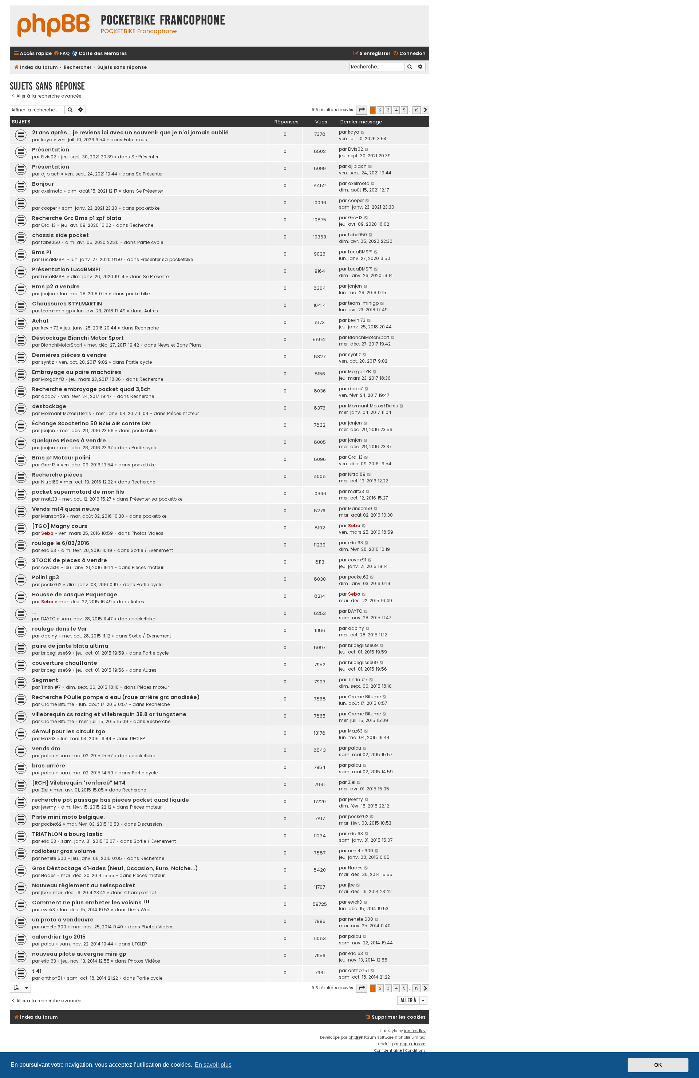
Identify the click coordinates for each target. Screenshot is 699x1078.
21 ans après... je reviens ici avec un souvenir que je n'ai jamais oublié (130, 132)
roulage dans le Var (59, 628)
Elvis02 (48, 157)
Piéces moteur (183, 413)
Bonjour (43, 183)
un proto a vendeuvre (63, 919)
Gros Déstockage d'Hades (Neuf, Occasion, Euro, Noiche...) (115, 868)
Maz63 (48, 738)
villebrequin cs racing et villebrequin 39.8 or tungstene (109, 714)
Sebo (47, 533)
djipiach (50, 174)
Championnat (140, 892)
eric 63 (48, 550)
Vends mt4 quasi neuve (66, 509)
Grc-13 (48, 225)
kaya (46, 140)
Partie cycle (150, 242)
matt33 (49, 499)
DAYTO (48, 619)
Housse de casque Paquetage (74, 594)
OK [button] (658, 1065)
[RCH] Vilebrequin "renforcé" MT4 (79, 782)
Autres (151, 311)
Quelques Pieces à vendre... (71, 440)
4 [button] (396, 110)
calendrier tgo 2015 (59, 936)
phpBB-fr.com (413, 1044)
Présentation (50, 149)
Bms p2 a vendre (56, 286)
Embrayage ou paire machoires (76, 372)
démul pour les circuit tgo (68, 731)
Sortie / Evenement (152, 550)
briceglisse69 (56, 653)
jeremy (48, 807)
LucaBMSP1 (53, 259)
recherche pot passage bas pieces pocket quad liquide (110, 799)
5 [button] (404, 110)
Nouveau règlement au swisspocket (83, 885)
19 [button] (417, 110)
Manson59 (53, 516)
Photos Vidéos (147, 533)
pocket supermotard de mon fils (78, 491)
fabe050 (50, 242)
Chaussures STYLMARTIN (67, 303)
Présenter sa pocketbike (167, 259)
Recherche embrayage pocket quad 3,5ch (91, 389)
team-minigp (56, 311)
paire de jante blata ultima (70, 645)
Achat (40, 320)
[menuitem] (62, 54)
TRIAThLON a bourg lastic (67, 834)
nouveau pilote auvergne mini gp (79, 953)
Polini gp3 (45, 577)
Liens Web (139, 910)
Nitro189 (50, 482)
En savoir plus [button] (213, 1065)
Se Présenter (144, 157)
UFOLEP (137, 738)
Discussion (150, 824)
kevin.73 (50, 328)
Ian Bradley (415, 1031)
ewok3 (48, 910)
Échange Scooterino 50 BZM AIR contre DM (91, 423)
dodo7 (48, 396)
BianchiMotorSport (61, 345)
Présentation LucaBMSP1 (66, 269)
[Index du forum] (53, 26)
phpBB (354, 1037)
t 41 (37, 971)
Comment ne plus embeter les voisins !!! (91, 902)
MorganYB (52, 379)
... (34, 611)
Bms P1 (41, 252)
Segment (45, 680)
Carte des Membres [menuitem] (103, 53)
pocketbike (147, 208)
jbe (44, 892)
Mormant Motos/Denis (66, 413)
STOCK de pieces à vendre (69, 560)
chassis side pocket (60, 235)
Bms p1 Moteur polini (61, 457)
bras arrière (48, 765)
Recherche (141, 225)
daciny (49, 636)
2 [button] (380, 110)
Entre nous (135, 140)
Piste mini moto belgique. (68, 817)
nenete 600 (53, 858)
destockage (49, 406)
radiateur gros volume (64, 851)
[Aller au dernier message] (363, 132)
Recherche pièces (57, 474)
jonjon (48, 294)
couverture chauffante (64, 663)
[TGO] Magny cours (59, 526)
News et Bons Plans (180, 345)
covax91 (50, 567)
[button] (361, 110)
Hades (48, 875)
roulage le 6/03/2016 (60, 543)
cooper (49, 208)
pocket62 (51, 584)
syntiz (47, 362)
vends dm (46, 748)
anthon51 (51, 978)
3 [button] (388, 110)
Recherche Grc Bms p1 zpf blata (76, 218)
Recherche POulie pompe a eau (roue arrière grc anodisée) (116, 697)
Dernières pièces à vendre (69, 355)
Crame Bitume (57, 704)
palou (47, 756)
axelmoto (51, 191)
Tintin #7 (51, 687)
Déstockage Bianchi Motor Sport (78, 337)
